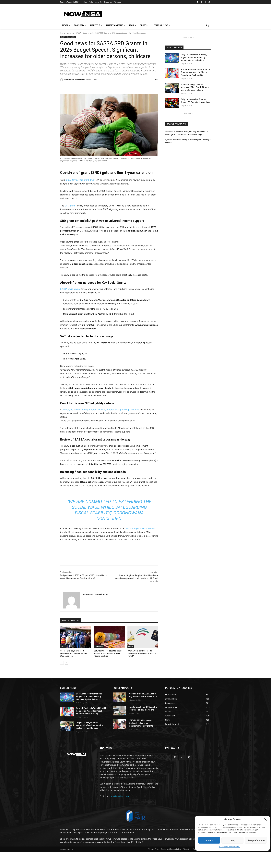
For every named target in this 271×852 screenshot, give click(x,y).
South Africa (71, 37)
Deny (232, 840)
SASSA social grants (70, 289)
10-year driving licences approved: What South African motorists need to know (195, 87)
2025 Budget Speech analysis (141, 528)
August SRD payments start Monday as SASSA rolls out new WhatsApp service (73, 653)
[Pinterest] (92, 87)
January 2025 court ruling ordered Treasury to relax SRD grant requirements (100, 409)
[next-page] (66, 663)
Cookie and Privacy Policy (229, 847)
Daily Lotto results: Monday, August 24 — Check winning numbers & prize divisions (194, 57)
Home (62, 33)
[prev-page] (62, 663)
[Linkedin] (105, 87)
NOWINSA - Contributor (75, 79)
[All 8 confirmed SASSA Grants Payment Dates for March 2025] (119, 697)
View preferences (256, 840)
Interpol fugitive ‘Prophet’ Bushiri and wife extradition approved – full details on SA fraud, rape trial (136, 578)
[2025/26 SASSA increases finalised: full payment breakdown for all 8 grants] (119, 724)
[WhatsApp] (99, 87)
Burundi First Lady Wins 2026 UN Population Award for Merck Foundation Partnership (195, 72)
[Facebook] (197, 2)
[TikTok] (205, 2)
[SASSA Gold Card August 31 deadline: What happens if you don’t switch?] (142, 637)
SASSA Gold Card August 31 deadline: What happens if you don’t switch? (142, 653)
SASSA (78, 33)
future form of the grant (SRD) (80, 180)
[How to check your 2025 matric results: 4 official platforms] (119, 710)
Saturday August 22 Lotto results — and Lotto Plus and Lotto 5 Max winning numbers (109, 653)
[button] (265, 819)
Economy (70, 33)
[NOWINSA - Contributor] (62, 79)
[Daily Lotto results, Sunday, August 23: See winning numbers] (172, 103)
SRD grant (70, 205)
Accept (209, 840)
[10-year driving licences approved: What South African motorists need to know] (172, 88)
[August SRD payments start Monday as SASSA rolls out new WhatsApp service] (75, 637)
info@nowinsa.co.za (120, 796)
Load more (187, 113)
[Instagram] (201, 2)
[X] (209, 2)
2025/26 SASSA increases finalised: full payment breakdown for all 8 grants (141, 723)
